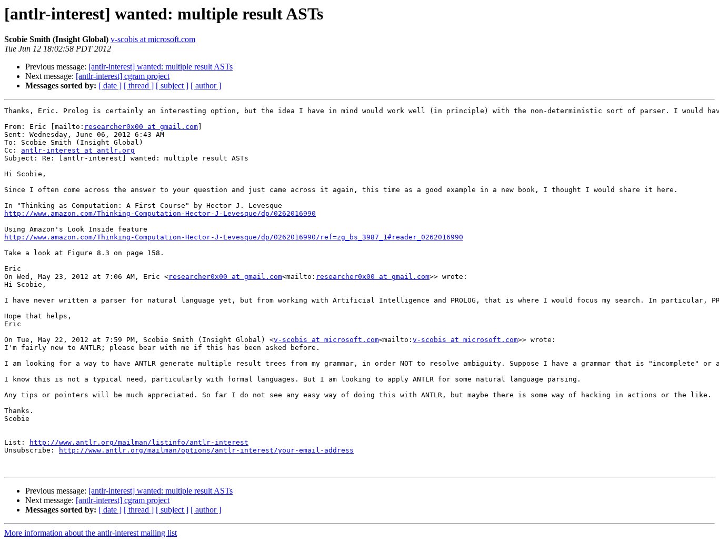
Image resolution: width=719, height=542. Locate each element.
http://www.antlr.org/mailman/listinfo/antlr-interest (138, 442)
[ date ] (110, 85)
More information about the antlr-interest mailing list (90, 532)
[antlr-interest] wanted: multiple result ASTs (160, 66)
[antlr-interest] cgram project (122, 76)
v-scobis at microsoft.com (153, 39)
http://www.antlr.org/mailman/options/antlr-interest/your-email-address (206, 450)
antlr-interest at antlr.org (78, 150)
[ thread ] (139, 85)
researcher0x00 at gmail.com (141, 127)
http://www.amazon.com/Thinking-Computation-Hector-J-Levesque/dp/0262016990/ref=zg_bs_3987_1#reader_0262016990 (233, 237)
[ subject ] (172, 85)
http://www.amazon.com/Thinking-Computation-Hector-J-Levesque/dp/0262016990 (160, 213)
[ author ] (206, 85)
